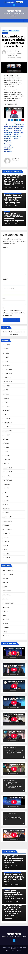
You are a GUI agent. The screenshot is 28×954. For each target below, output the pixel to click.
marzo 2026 (6, 361)
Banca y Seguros (6, 30)
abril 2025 (5, 402)
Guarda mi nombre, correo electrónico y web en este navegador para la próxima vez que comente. (13, 313)
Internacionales (15, 30)
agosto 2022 (6, 533)
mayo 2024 (6, 447)
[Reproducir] (5, 658)
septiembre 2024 (7, 431)
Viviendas (5, 636)
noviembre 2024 (7, 422)
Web (4, 298)
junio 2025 (6, 394)
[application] (14, 653)
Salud (4, 615)
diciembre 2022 (7, 517)
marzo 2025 (6, 406)
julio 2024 (5, 439)
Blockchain (15, 55)
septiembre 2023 (7, 480)
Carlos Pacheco (19, 187)
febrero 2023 (6, 508)
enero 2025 (6, 414)
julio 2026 (5, 349)
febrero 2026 (6, 365)
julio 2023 (5, 488)
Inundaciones (6, 595)
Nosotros (19, 950)
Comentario (6, 247)
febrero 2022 (6, 558)
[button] (21, 20)
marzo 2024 (6, 455)
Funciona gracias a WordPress (9, 947)
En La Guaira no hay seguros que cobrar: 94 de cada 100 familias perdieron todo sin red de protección (13, 910)
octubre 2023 (6, 476)
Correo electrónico (8, 289)
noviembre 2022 (7, 521)
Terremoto (5, 623)
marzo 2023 (6, 504)
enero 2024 (6, 463)
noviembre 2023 (7, 472)
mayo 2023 (6, 496)
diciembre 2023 (7, 467)
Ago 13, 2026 (8, 865)
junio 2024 (6, 443)
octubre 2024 (6, 426)
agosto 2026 (6, 345)
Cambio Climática (8, 574)
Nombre (5, 279)
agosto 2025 (6, 386)
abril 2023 (5, 500)
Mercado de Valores (8, 603)
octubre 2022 (6, 525)
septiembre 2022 (7, 529)
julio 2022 (5, 537)
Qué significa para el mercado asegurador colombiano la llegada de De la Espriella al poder (13, 199)
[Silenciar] (20, 658)
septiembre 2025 (7, 381)
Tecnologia (18, 57)
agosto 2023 (6, 484)
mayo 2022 (6, 545)
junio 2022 (6, 541)
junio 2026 (6, 353)
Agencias (16, 205)
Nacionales (6, 607)
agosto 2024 (6, 435)
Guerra (5, 586)
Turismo (5, 631)
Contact (12, 950)
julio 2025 (5, 390)
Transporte (6, 627)
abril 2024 (5, 451)
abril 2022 (5, 549)
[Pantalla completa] (23, 658)
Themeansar (14, 948)
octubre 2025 (6, 377)
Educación (6, 582)
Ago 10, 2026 (8, 884)
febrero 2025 (6, 410)
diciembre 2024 (7, 418)
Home (7, 950)
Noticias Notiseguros (15, 51)
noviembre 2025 (7, 373)
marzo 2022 (6, 553)
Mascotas (5, 599)
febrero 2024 (6, 459)
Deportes (5, 578)
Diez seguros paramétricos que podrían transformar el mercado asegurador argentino (14, 217)
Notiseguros (14, 10)
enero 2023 (6, 513)
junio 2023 (6, 492)
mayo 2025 (6, 398)
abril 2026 (5, 357)
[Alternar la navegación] (25, 21)
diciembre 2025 (7, 369)
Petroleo (5, 611)
